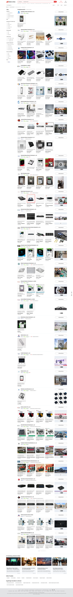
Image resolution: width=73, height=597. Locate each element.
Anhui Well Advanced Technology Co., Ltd (28, 424)
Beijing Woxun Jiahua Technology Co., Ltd (28, 317)
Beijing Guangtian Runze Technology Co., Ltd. (28, 101)
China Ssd (18, 577)
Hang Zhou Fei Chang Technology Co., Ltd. (28, 478)
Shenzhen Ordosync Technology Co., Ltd (27, 137)
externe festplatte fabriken (45, 3)
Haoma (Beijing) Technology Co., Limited (28, 299)
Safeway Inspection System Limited (27, 514)
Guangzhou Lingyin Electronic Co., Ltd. (27, 496)
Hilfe (58, 5)
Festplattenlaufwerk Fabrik (35, 582)
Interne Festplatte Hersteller (10, 584)
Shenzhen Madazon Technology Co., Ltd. (28, 29)
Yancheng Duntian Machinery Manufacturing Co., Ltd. (30, 460)
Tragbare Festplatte (42, 577)
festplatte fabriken (24, 3)
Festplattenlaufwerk (28, 577)
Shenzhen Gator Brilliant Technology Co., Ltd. (28, 209)
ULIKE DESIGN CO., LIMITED (25, 65)
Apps (61, 5)
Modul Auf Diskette (49, 577)
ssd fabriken (28, 3)
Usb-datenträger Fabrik (18, 582)
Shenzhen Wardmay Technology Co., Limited (28, 281)
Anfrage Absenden (61, 11)
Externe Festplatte (35, 577)
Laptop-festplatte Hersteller (19, 584)
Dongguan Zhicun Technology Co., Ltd (27, 47)
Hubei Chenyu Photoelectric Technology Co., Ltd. (29, 83)
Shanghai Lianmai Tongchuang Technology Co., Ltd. (29, 245)
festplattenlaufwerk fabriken (38, 3)
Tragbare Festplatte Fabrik (26, 582)
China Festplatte (13, 577)
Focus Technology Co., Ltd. (36, 592)
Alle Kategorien (9, 5)
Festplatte (8, 577)
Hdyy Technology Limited (25, 173)
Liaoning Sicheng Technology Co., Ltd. (27, 119)
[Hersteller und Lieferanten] (10, 2)
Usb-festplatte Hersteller (44, 582)
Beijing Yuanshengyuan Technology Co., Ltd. (28, 263)
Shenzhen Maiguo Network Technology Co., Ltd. (29, 155)
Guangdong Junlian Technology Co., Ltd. (27, 11)
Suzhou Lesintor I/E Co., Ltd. (25, 406)
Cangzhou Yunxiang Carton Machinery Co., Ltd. (29, 442)
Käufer (53, 5)
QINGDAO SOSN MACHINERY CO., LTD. (27, 532)
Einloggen (65, 2)
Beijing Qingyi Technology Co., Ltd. (27, 191)
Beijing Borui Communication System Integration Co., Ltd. (30, 227)
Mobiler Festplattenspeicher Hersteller (54, 582)
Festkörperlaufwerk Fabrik (10, 582)
